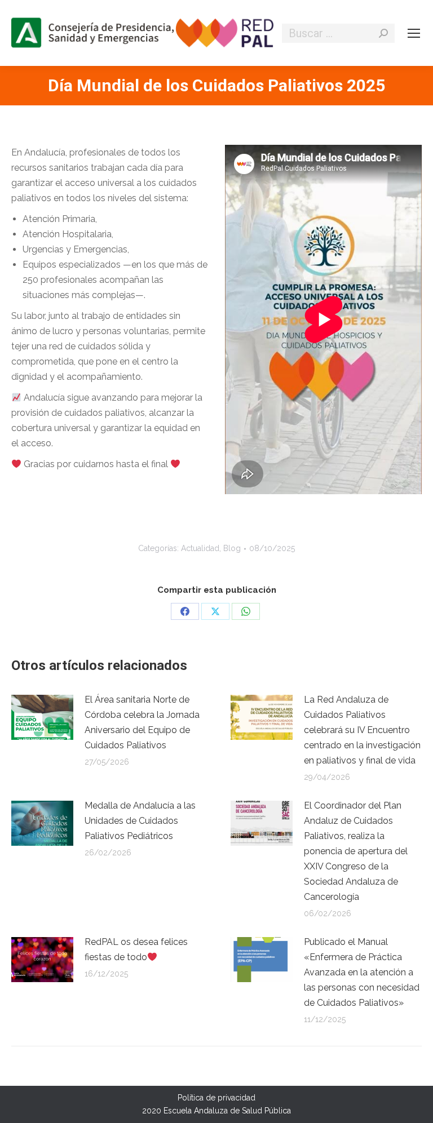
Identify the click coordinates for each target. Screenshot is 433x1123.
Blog (232, 548)
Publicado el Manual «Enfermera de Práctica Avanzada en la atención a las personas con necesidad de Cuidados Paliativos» (361, 972)
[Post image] (42, 717)
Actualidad (200, 548)
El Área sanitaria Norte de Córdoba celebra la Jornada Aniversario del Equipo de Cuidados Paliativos (142, 722)
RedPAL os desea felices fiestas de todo (136, 949)
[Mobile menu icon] (414, 33)
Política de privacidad (216, 1097)
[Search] (383, 33)
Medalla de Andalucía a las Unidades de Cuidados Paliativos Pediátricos (140, 820)
